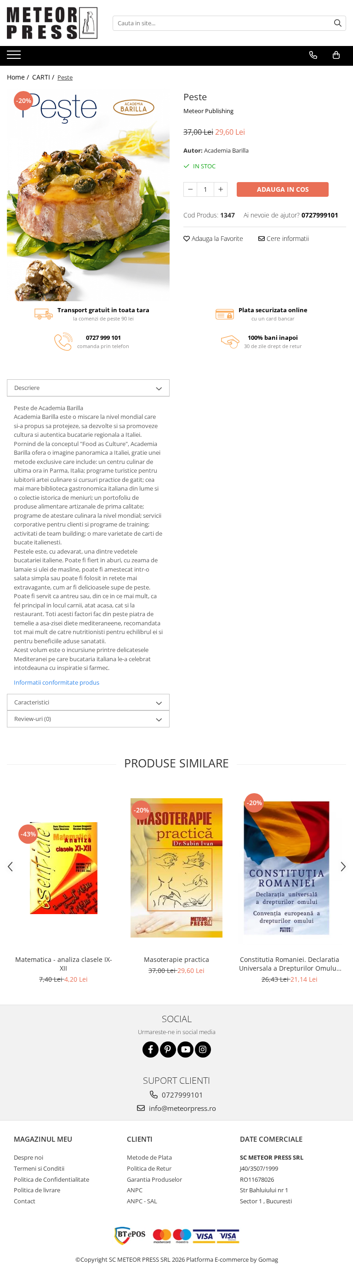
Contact (24, 1201)
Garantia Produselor (154, 1179)
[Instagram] (203, 1049)
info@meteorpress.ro (181, 1108)
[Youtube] (185, 1049)
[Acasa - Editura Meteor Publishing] (53, 23)
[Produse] (15, 57)
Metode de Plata (149, 1157)
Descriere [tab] (27, 387)
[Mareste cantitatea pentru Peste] (221, 189)
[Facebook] (150, 1049)
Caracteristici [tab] (31, 702)
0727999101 (181, 1094)
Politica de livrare (37, 1190)
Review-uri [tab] (32, 719)
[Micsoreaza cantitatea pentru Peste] (190, 189)
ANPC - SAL (142, 1201)
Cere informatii (287, 238)
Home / (19, 77)
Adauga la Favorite (216, 238)
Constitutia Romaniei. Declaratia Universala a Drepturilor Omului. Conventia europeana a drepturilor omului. (289, 963)
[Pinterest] (168, 1049)
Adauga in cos (283, 189)
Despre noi (28, 1157)
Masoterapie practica (176, 959)
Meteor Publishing (208, 111)
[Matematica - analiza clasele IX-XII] (63, 868)
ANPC (134, 1190)
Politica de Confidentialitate (51, 1179)
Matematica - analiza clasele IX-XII (63, 963)
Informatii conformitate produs (56, 682)
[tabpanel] (88, 195)
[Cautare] (338, 23)
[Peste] (88, 195)
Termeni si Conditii (39, 1168)
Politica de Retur (149, 1168)
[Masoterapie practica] (176, 868)
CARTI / (44, 77)
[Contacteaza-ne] (313, 55)
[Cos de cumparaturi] (336, 55)
